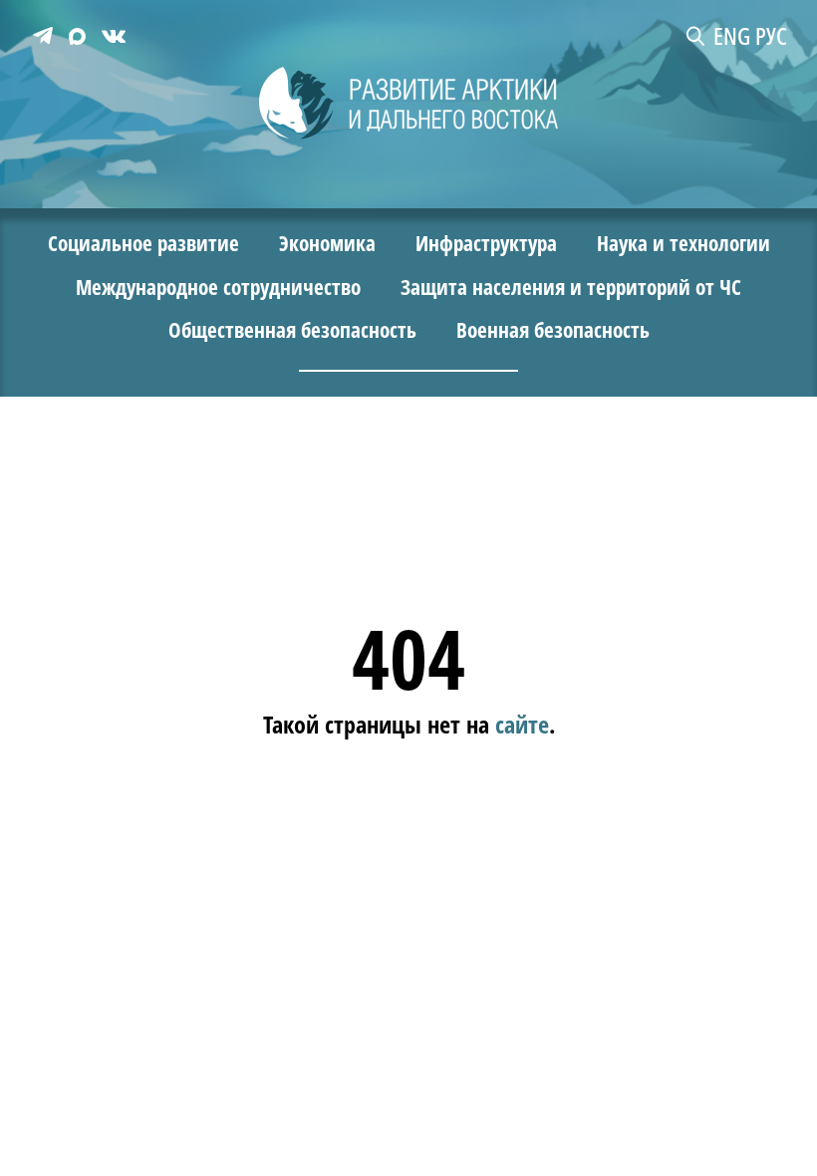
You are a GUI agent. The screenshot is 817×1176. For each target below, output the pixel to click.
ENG (731, 36)
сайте (522, 724)
